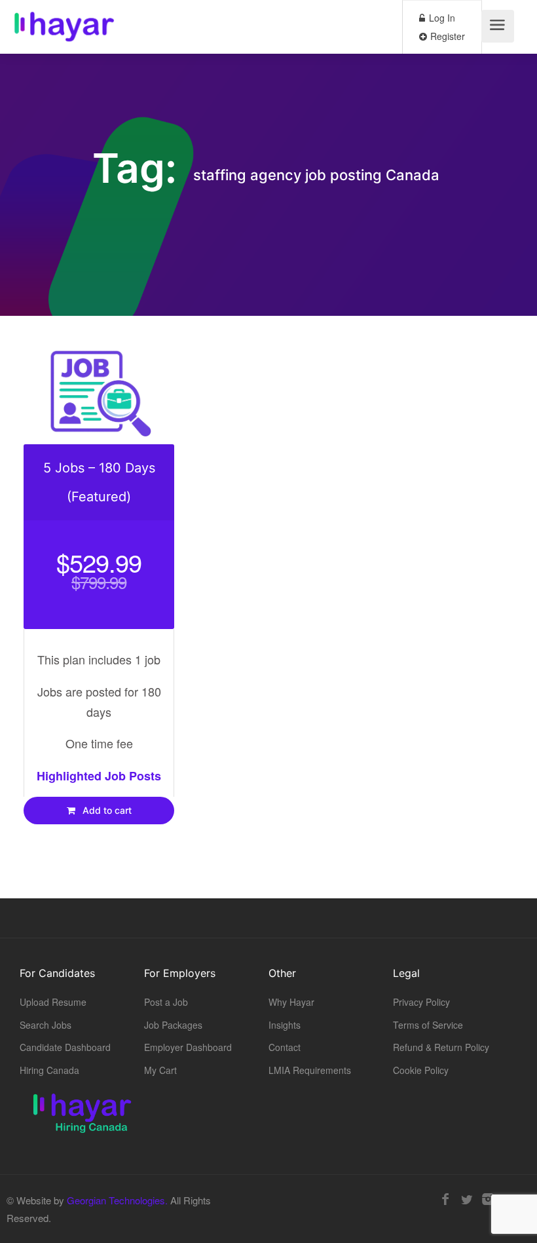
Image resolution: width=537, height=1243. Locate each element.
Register (446, 36)
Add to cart (106, 810)
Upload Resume (53, 1001)
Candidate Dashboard (65, 1047)
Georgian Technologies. (117, 1200)
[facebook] (445, 1199)
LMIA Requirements (309, 1070)
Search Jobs (45, 1024)
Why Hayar (291, 1001)
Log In (440, 17)
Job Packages (173, 1024)
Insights (284, 1024)
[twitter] (466, 1199)
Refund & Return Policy (441, 1047)
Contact (284, 1047)
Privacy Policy (421, 1001)
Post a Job (166, 1001)
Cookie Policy (421, 1070)
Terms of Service (428, 1024)
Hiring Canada (49, 1070)
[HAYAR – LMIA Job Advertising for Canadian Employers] (64, 29)
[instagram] (488, 1199)
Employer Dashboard (188, 1047)
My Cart (160, 1070)
